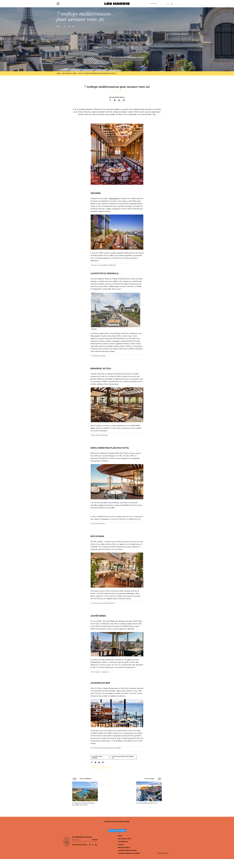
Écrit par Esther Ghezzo (117, 97)
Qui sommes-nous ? (125, 839)
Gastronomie (104, 767)
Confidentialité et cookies (127, 850)
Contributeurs (123, 841)
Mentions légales (124, 847)
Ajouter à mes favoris (97, 757)
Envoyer (95, 839)
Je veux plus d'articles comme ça (122, 757)
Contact (121, 844)
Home (120, 836)
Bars (93, 767)
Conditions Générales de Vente (129, 853)
